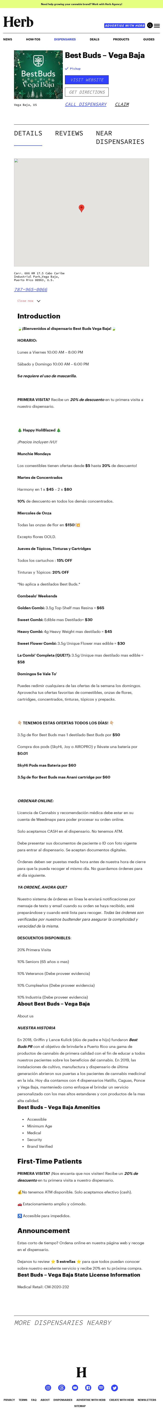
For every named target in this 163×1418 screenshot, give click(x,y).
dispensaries (62, 1399)
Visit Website (86, 79)
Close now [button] (25, 301)
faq (34, 1399)
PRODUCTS (121, 39)
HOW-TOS (33, 39)
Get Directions (87, 92)
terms (23, 1399)
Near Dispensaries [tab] (120, 137)
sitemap (80, 1405)
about (45, 1399)
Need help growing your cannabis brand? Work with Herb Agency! (81, 4)
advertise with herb (125, 25)
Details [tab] (28, 133)
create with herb (121, 1399)
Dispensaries (65, 39)
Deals (94, 39)
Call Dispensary (85, 104)
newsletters (147, 1399)
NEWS (7, 39)
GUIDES (149, 39)
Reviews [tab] (69, 133)
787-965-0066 (30, 289)
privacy (9, 1399)
